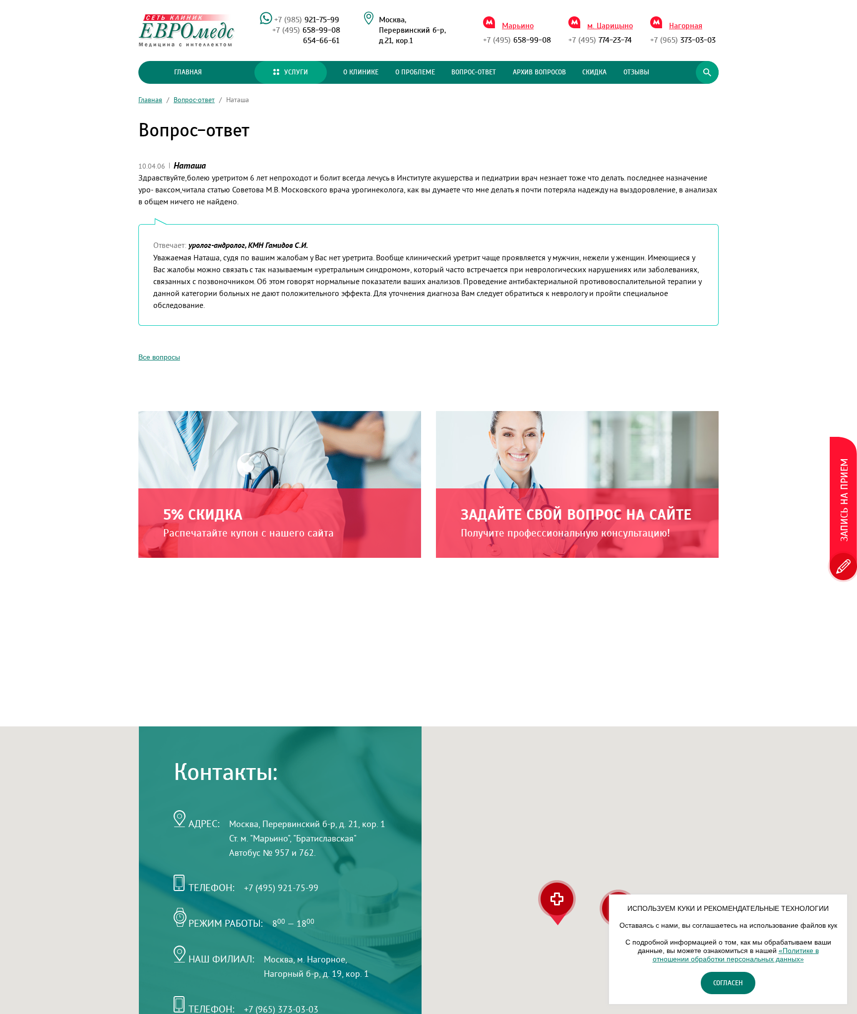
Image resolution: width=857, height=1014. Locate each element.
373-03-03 (683, 40)
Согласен (728, 983)
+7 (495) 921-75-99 (281, 888)
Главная (188, 72)
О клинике (360, 72)
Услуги (296, 72)
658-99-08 (306, 30)
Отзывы (636, 72)
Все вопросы (159, 357)
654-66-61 (321, 41)
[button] (557, 903)
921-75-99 (306, 20)
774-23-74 (600, 40)
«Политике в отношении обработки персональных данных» (736, 955)
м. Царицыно (610, 26)
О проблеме (415, 72)
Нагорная (685, 26)
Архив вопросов (539, 72)
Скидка (594, 72)
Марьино (518, 26)
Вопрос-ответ (473, 72)
